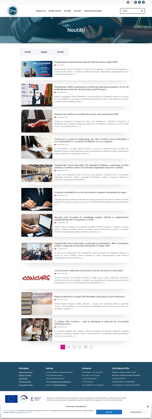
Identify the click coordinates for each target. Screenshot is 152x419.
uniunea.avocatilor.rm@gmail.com (60, 382)
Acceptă (109, 412)
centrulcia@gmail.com (59, 385)
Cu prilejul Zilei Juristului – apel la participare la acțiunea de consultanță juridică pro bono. (91, 322)
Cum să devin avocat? (26, 385)
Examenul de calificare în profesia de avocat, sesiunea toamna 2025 (86, 114)
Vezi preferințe (136, 412)
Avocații (77, 11)
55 (86, 347)
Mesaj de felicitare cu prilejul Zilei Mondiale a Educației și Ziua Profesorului (89, 297)
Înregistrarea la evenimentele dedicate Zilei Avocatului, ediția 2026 (85, 62)
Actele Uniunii (55, 11)
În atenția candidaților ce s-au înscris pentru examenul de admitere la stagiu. (90, 192)
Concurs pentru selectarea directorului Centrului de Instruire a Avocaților (88, 270)
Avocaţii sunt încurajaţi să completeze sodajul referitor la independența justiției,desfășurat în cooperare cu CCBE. (91, 218)
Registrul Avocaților (25, 375)
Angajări (44, 52)
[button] (148, 407)
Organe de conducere (25, 372)
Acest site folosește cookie (11, 410)
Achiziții (60, 52)
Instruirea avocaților (25, 382)
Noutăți (67, 11)
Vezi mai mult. (28, 412)
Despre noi (41, 11)
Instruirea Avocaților (93, 11)
